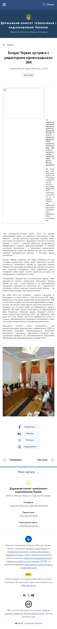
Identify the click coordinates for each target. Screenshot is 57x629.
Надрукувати (30, 447)
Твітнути (30, 440)
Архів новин (28, 75)
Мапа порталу (26, 472)
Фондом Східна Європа (36, 549)
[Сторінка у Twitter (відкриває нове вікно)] (28, 595)
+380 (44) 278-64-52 (28, 516)
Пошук (50, 4)
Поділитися (29, 427)
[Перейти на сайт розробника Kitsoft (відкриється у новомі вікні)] (19, 623)
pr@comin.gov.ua (28, 585)
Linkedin (30, 433)
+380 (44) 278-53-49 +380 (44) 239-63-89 (29, 506)
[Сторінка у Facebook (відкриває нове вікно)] (24, 595)
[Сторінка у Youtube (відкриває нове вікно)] (32, 595)
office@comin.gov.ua (28, 526)
